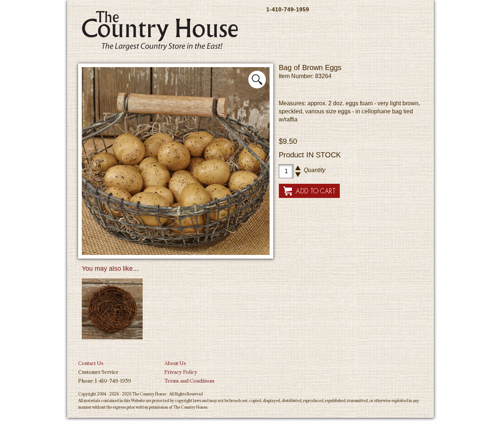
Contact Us (90, 363)
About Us (175, 363)
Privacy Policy (180, 372)
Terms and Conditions (189, 380)
